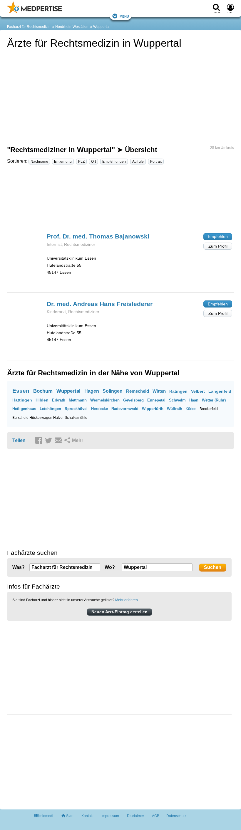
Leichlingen (50, 408)
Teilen (19, 440)
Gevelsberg (133, 400)
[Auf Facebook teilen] (39, 441)
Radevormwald (124, 408)
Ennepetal (156, 400)
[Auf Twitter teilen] (49, 441)
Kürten (191, 409)
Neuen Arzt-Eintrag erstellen (119, 611)
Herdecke (99, 408)
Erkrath (58, 400)
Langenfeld (219, 391)
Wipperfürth (152, 408)
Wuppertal (101, 27)
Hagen (91, 391)
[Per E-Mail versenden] (59, 441)
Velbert (198, 391)
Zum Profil (217, 246)
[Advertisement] (120, 197)
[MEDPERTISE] (34, 12)
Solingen (113, 391)
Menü (124, 16)
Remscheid (137, 391)
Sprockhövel (76, 408)
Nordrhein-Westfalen (71, 27)
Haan (193, 400)
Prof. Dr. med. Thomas (98, 236)
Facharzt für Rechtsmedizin (29, 27)
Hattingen (22, 400)
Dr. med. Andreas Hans (100, 303)
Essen (20, 391)
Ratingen (178, 391)
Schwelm (177, 400)
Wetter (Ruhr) (214, 400)
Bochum (43, 391)
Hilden (42, 400)
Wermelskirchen (105, 400)
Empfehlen (218, 236)
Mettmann (78, 400)
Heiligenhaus (24, 408)
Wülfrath (174, 408)
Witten (159, 391)
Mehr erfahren (126, 600)
